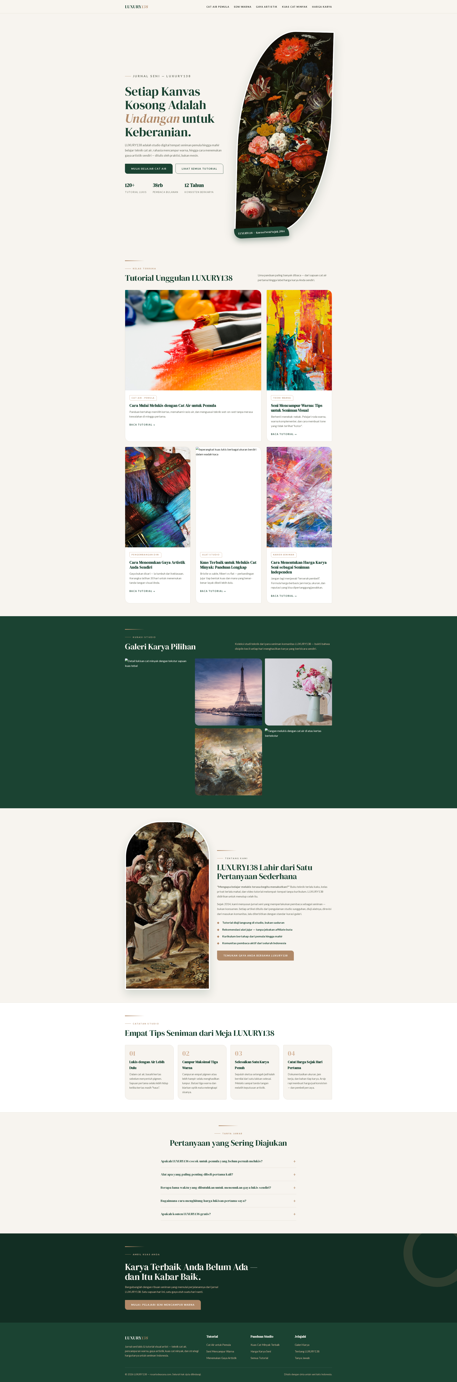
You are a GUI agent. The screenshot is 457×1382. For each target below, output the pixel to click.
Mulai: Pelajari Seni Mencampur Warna (163, 1304)
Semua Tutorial (259, 1358)
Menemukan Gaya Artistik (221, 1358)
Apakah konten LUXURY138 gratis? (186, 1214)
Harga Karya (322, 6)
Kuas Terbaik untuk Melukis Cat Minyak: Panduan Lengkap (228, 565)
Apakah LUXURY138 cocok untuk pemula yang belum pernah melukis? (211, 1161)
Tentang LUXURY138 (307, 1351)
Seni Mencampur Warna (220, 1351)
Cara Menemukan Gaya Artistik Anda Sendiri (157, 565)
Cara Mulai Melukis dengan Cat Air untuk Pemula (172, 405)
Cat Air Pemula (217, 6)
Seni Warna (242, 6)
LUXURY (136, 7)
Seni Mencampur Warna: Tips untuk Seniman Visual (296, 408)
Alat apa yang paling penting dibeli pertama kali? (197, 1174)
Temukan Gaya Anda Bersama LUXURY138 (255, 955)
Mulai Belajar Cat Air (149, 168)
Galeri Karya (302, 1344)
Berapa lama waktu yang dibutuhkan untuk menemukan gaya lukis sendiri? (216, 1187)
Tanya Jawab (302, 1358)
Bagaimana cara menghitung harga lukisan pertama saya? (203, 1200)
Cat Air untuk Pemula (218, 1344)
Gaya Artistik (266, 6)
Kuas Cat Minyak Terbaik (265, 1344)
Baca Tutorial (140, 424)
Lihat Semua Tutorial (199, 168)
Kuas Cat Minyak (295, 6)
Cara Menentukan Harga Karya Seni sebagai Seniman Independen (299, 567)
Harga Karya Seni (261, 1351)
